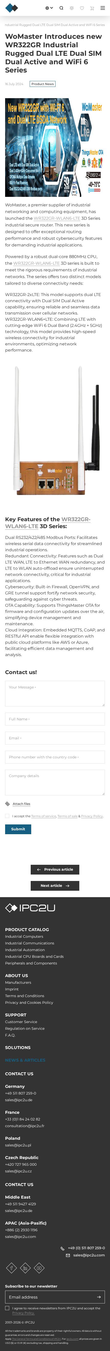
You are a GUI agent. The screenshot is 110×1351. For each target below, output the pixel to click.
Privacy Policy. (23, 1313)
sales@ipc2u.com (20, 1236)
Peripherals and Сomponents (31, 963)
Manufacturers (18, 982)
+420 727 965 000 (21, 1164)
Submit (18, 829)
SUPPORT (15, 1015)
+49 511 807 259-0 (20, 1093)
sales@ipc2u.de (18, 1100)
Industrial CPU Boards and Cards (34, 956)
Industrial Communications (29, 943)
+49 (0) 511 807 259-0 (86, 1248)
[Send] (99, 1297)
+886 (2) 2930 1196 (21, 1230)
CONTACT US (19, 1073)
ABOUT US (16, 975)
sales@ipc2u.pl (18, 1145)
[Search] (61, 8)
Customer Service (21, 1021)
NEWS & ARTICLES (25, 1060)
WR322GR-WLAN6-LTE (57, 218)
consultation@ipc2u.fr (25, 1126)
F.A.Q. (10, 1035)
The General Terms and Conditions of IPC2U (36, 1338)
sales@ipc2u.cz (18, 1171)
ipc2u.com (73, 1338)
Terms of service (43, 816)
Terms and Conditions (24, 996)
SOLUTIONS (17, 1047)
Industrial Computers (24, 936)
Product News (42, 84)
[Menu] (103, 8)
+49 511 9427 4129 (20, 1204)
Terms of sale (68, 816)
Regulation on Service (25, 1028)
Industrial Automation (25, 950)
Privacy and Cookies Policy (29, 1002)
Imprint (12, 989)
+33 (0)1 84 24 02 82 (22, 1119)
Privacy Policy (92, 816)
